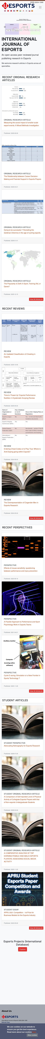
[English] (5, 11)
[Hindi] (20, 11)
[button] (5, 39)
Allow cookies (32, 1035)
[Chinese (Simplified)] (8, 11)
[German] (17, 11)
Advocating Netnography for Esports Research (22, 770)
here (34, 1032)
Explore (23, 974)
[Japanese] (23, 11)
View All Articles (35, 324)
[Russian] (30, 11)
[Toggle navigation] (40, 7)
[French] (14, 11)
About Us (7, 1011)
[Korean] (27, 11)
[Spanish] (32, 11)
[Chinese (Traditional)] (11, 11)
